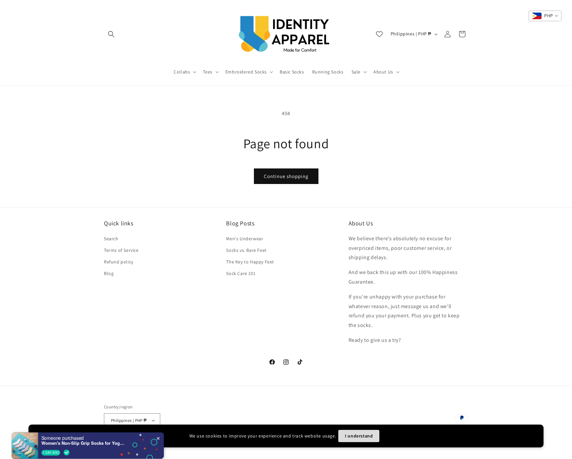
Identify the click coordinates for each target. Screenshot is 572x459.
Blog (109, 273)
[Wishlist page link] (379, 34)
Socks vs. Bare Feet (246, 250)
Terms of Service (121, 250)
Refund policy (118, 262)
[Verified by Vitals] (67, 443)
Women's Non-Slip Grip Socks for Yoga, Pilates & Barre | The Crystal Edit (82, 433)
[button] (111, 34)
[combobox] (545, 16)
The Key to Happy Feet (250, 262)
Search (111, 239)
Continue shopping (286, 176)
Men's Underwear (244, 239)
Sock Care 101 (240, 273)
